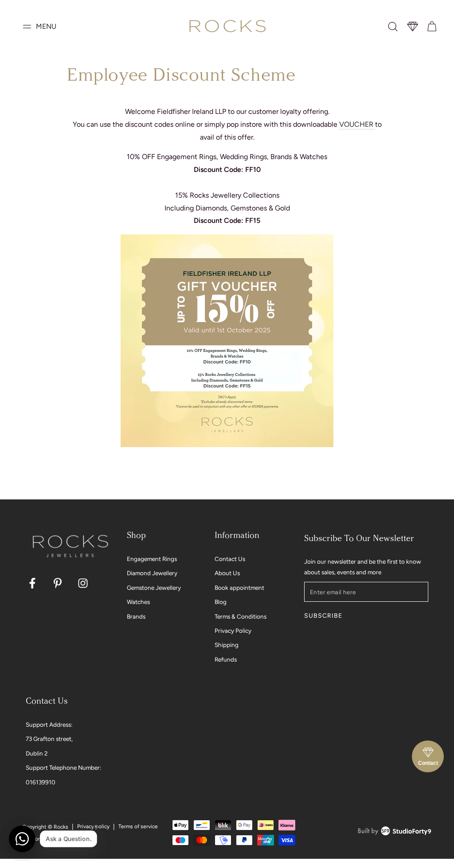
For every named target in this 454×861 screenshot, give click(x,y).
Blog (221, 601)
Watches (138, 601)
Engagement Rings (152, 558)
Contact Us (230, 558)
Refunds (226, 659)
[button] (392, 26)
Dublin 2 (37, 753)
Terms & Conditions (240, 616)
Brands (136, 616)
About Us (227, 573)
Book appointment (239, 587)
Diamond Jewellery (152, 573)
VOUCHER (356, 124)
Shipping (227, 644)
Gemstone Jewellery (154, 587)
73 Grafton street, (49, 738)
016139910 (40, 782)
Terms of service (138, 826)
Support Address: (49, 724)
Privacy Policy (233, 630)
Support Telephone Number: (63, 767)
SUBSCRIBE (323, 615)
